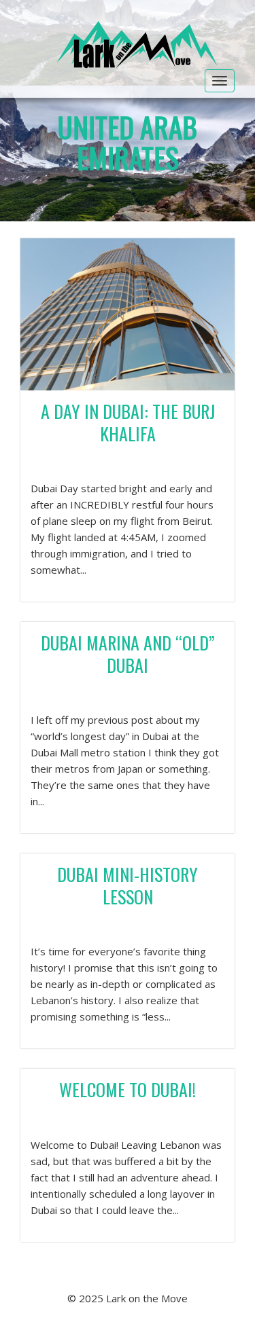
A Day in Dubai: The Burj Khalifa (128, 422)
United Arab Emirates (127, 142)
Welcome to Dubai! (127, 1089)
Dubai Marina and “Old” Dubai (128, 653)
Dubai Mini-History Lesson (127, 885)
